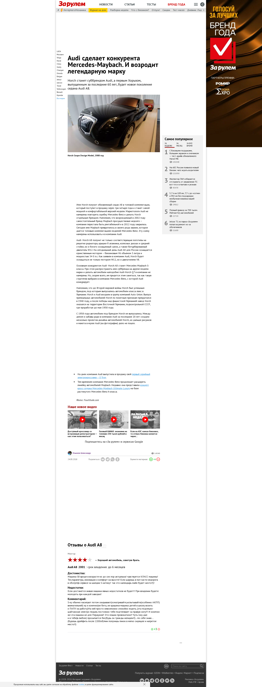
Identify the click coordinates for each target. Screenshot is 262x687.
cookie (81, 684)
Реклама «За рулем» (194, 679)
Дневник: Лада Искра (198, 10)
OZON (157, 672)
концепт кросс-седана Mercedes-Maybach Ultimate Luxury (113, 386)
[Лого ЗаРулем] (72, 4)
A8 (75, 567)
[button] (144, 684)
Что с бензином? (140, 10)
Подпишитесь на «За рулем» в (114, 441)
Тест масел (178, 10)
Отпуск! (156, 10)
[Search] (201, 666)
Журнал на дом (98, 10)
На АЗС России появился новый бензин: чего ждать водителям (184, 169)
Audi (70, 567)
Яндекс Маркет (183, 672)
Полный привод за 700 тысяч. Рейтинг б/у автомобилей (183, 211)
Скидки (166, 10)
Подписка (199, 672)
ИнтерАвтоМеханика (74, 10)
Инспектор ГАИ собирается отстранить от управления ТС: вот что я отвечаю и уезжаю (183, 182)
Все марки (61, 98)
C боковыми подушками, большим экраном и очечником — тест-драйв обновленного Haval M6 (184, 154)
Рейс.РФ (192, 682)
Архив (201, 682)
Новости (106, 4)
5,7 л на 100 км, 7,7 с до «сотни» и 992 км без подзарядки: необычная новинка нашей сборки (184, 197)
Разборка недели (119, 10)
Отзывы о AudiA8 (87, 545)
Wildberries (167, 672)
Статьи (129, 4)
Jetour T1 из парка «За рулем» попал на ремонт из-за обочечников (183, 224)
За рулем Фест (66, 665)
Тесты (151, 4)
